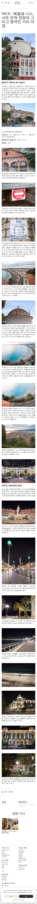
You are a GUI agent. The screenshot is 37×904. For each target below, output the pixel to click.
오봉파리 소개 (5, 850)
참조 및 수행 (5, 864)
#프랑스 (25, 804)
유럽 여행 (4, 880)
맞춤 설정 (15, 899)
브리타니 (20, 855)
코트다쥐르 (25, 8)
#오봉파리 (20, 804)
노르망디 (20, 853)
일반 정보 (4, 876)
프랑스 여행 (22, 848)
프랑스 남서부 (21, 858)
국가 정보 (4, 878)
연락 (3, 851)
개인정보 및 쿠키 (6, 855)
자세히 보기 (21, 899)
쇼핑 (3, 865)
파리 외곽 (20, 850)
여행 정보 (5, 874)
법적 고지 (4, 853)
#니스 (28, 804)
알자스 (20, 862)
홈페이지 (11, 8)
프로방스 (20, 857)
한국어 (31, 3)
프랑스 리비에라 (22, 860)
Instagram (6, 885)
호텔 (3, 867)
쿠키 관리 (4, 857)
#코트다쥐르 (22, 806)
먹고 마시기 (5, 862)
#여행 (31, 804)
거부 (11, 896)
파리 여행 (5, 860)
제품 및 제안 (22, 865)
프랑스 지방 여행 (18, 8)
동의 (26, 896)
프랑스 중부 (21, 851)
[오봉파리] (18, 2)
